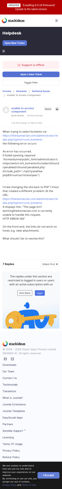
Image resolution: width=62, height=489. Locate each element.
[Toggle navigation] (57, 20)
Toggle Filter (31, 82)
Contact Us (9, 378)
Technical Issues (41, 91)
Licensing (8, 437)
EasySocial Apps (12, 417)
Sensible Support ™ (14, 430)
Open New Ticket (15, 43)
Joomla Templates (13, 411)
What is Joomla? (12, 397)
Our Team (8, 371)
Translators (9, 391)
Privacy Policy (9, 485)
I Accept (48, 475)
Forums (6, 91)
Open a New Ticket (31, 74)
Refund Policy (11, 457)
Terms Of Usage (12, 444)
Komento (21, 91)
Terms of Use (29, 485)
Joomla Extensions (14, 404)
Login (40, 293)
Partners (7, 424)
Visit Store (24, 293)
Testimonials (10, 384)
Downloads (9, 364)
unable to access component (22, 110)
